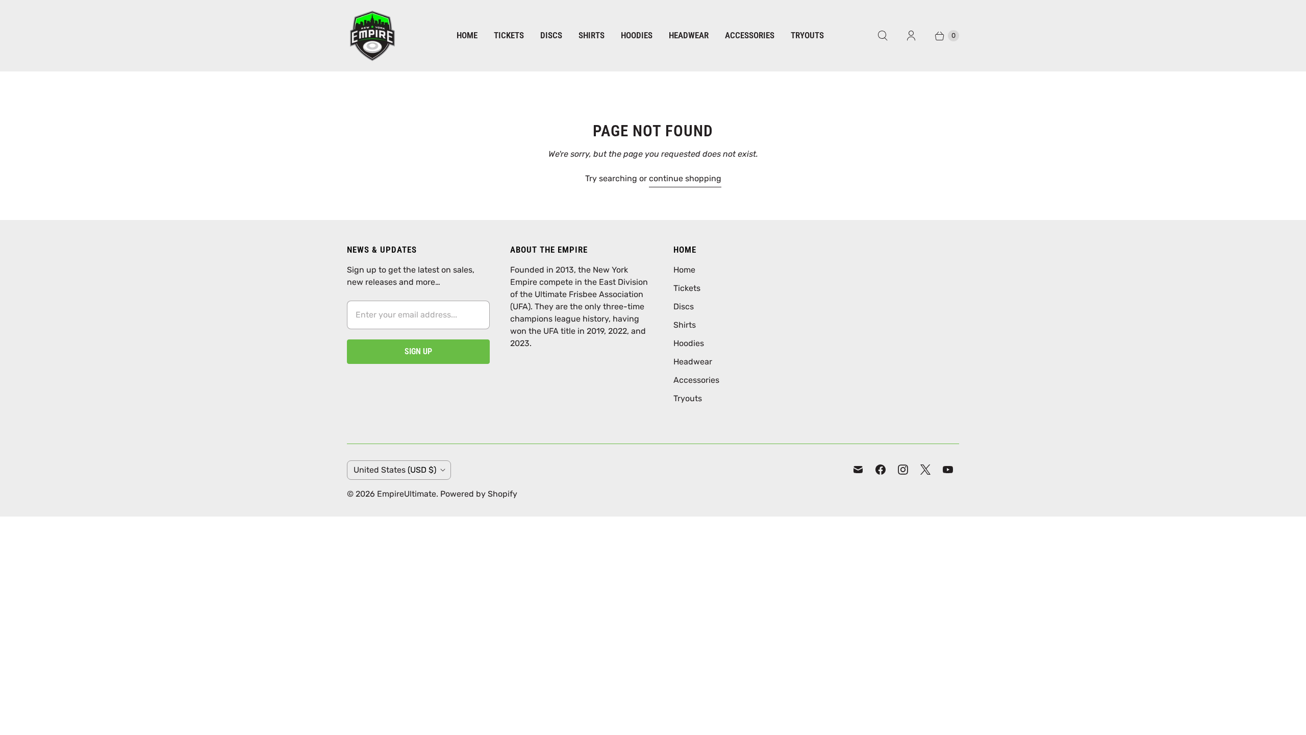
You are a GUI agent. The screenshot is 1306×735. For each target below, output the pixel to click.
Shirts (592, 35)
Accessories (749, 35)
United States (395, 470)
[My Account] (911, 35)
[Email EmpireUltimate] (858, 469)
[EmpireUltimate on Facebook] (880, 469)
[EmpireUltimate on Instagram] (903, 469)
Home (467, 35)
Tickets (509, 35)
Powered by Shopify (478, 494)
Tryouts (807, 35)
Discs (551, 35)
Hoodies (636, 35)
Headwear (689, 35)
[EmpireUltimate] (372, 35)
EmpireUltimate (406, 494)
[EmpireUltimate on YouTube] (948, 469)
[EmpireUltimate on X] (925, 469)
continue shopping (685, 178)
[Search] (882, 35)
